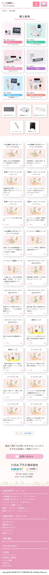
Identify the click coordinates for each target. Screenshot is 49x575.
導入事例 (8, 538)
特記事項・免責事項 (9, 557)
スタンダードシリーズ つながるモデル (16, 502)
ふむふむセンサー (8, 521)
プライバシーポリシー (10, 555)
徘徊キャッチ (7, 533)
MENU (36, 5)
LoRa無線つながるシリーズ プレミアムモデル (19, 496)
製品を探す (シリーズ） (15, 490)
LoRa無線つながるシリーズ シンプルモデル (18, 499)
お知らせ (6, 563)
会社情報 (6, 552)
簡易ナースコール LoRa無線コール (15, 508)
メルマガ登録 (7, 560)
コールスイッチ (7, 530)
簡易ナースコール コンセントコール (15, 511)
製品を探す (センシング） (16, 516)
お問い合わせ (44, 5)
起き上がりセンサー (9, 527)
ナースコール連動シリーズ (11, 505)
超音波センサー (7, 524)
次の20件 (27, 433)
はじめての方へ (11, 545)
